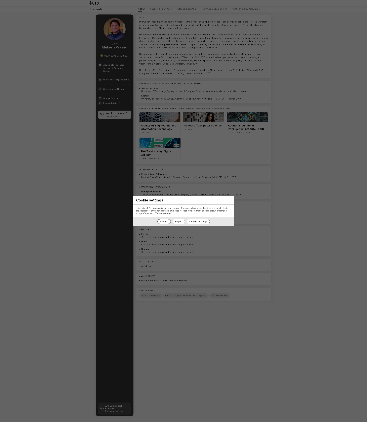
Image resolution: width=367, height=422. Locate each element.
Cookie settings (198, 221)
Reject (178, 221)
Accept (164, 221)
